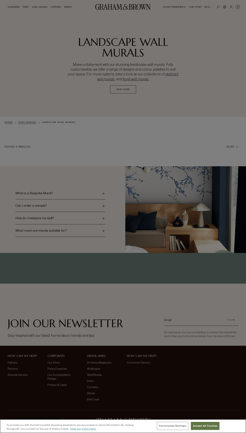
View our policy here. (83, 429)
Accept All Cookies (205, 425)
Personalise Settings (172, 425)
